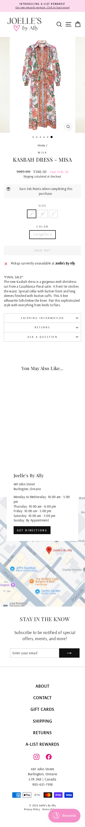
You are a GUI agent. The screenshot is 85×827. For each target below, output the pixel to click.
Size (42, 205)
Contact (42, 697)
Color (42, 226)
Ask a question (42, 336)
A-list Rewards (43, 744)
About (42, 686)
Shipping (28, 176)
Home (41, 145)
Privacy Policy (32, 809)
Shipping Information (42, 318)
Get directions (32, 530)
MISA (42, 152)
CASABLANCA (42, 234)
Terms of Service (51, 809)
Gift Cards (42, 709)
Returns (42, 327)
